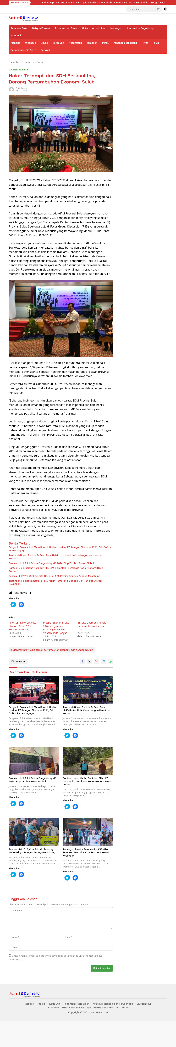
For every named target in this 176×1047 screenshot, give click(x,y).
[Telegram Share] (103, 661)
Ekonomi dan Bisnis (66, 28)
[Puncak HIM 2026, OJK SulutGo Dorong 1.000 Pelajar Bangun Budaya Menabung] (34, 832)
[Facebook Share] (82, 661)
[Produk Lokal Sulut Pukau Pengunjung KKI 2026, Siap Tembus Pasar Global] (34, 761)
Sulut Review (22, 88)
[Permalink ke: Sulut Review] (11, 89)
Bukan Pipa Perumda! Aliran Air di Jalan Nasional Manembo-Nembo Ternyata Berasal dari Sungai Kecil (69, 2)
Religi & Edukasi (41, 28)
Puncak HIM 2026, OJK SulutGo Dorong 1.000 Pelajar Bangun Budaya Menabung (54, 576)
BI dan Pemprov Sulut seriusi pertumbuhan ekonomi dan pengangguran (51, 649)
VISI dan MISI (144, 1003)
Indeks (41, 1003)
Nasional (16, 35)
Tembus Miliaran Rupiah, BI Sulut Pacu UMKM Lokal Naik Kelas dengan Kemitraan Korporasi (55, 557)
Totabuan (58, 42)
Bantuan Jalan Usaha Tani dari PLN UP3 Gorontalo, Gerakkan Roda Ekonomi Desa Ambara (56, 569)
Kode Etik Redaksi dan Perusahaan (113, 1003)
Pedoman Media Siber (23, 50)
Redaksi (45, 50)
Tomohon (92, 42)
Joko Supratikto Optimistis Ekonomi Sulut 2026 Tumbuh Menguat (23, 626)
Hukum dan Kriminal (93, 28)
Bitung (44, 42)
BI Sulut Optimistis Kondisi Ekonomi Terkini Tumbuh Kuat (92, 626)
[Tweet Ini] (89, 661)
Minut (145, 42)
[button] (158, 9)
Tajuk (155, 42)
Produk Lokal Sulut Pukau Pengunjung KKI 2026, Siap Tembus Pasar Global (51, 563)
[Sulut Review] (23, 18)
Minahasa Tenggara (125, 42)
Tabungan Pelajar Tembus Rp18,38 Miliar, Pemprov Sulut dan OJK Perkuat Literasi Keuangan (55, 582)
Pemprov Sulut (19, 28)
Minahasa (30, 42)
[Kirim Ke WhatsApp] (110, 661)
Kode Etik (54, 1003)
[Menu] (11, 9)
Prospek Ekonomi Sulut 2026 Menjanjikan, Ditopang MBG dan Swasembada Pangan (56, 628)
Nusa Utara (75, 42)
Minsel (105, 42)
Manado (15, 42)
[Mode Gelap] (165, 9)
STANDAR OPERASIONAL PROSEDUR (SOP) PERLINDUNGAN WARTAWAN (88, 1007)
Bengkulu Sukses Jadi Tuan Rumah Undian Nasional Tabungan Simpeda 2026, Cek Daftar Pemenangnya (60, 549)
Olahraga (115, 28)
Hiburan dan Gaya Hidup (140, 28)
